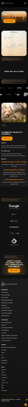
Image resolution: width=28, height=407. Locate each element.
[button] (25, 3)
